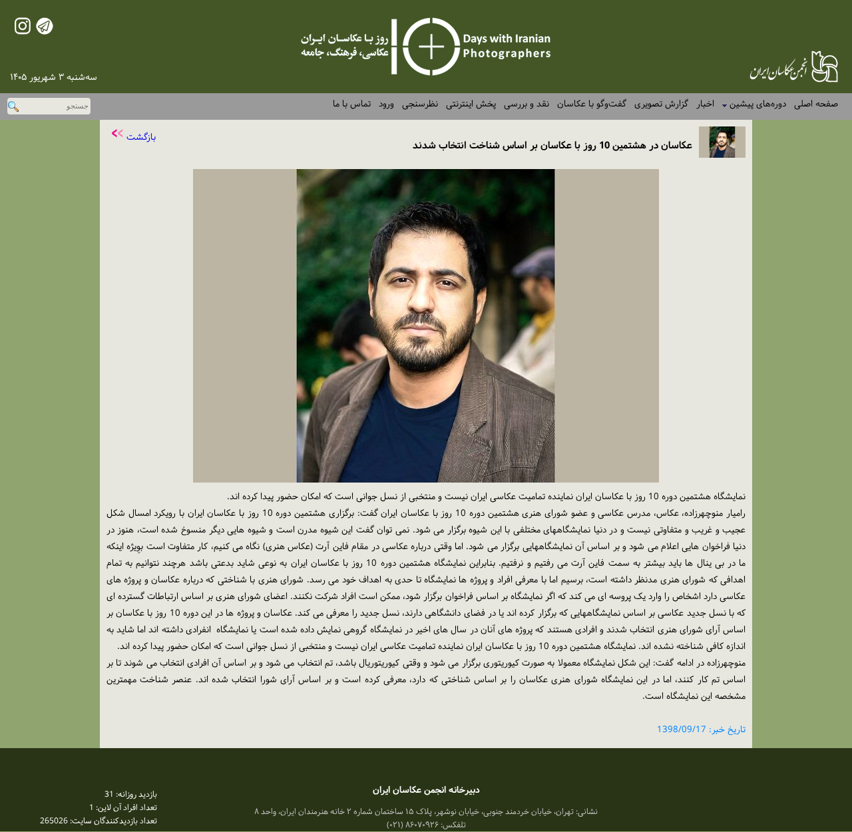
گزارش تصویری (661, 104)
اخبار (705, 104)
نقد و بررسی (526, 104)
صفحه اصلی (816, 104)
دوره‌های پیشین (754, 104)
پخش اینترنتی (471, 104)
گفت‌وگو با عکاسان (591, 104)
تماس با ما (352, 104)
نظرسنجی (420, 104)
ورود (386, 104)
